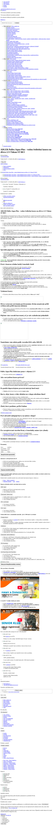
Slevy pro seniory (25, 606)
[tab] (26, 487)
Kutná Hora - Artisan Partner (9, 764)
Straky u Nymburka (7, 761)
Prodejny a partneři (5, 745)
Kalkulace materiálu (7, 726)
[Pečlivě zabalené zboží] (6, 412)
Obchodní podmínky (7, 739)
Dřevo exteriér (6, 70)
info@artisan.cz (21, 159)
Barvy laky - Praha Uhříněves (9, 760)
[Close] (1, 679)
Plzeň (4, 756)
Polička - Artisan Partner (8, 765)
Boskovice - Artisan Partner (9, 762)
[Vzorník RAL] (4, 365)
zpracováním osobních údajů (13, 691)
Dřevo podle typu (7, 26)
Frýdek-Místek (6, 751)
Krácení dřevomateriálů (8, 724)
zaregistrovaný (9, 603)
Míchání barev (6, 723)
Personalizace (5, 822)
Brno (4, 749)
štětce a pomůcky (11, 480)
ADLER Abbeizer (26, 268)
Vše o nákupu (6, 4)
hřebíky (17, 481)
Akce (4, 126)
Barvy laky (5, 705)
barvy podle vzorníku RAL (10, 347)
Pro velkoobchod (7, 735)
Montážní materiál (7, 97)
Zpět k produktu (4, 163)
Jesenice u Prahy (7, 753)
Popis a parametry (7, 166)
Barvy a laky (6, 89)
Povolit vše (8, 815)
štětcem (14, 284)
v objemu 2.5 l (19, 374)
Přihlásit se (3, 19)
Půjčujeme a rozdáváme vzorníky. (29, 320)
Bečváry (5, 748)
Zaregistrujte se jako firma (9, 572)
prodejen (8, 650)
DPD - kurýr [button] (3, 487)
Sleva (4, 170)
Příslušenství (6, 167)
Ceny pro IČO (6, 1)
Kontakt (5, 6)
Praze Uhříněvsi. (22, 422)
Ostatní (2, 730)
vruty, (14, 481)
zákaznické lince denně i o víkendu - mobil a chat (25, 427)
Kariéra (5, 5)
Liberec (5, 755)
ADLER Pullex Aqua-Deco (29, 278)
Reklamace (5, 737)
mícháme (8, 664)
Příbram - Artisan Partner (8, 766)
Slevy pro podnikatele (8, 718)
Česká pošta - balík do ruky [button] (6, 494)
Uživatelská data (5, 821)
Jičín (4, 754)
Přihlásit (18, 690)
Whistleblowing (6, 740)
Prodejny (5, 127)
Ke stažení (5, 738)
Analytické (4, 818)
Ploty (5, 118)
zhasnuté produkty (7, 146)
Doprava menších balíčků (8, 168)
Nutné (3, 816)
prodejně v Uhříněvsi (10, 360)
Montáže (5, 721)
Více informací (45, 804)
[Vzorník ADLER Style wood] (23, 365)
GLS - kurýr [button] (3, 508)
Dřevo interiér (6, 58)
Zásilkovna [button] (3, 526)
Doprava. (29, 403)
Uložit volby (3, 823)
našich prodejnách (36, 358)
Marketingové (5, 819)
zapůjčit (50, 358)
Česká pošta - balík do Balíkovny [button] (7, 534)
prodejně (16, 519)
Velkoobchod (6, 3)
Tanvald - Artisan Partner (8, 767)
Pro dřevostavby (7, 80)
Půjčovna (5, 722)
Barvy (4, 480)
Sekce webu (3, 697)
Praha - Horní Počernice (8, 758)
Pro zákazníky (4, 712)
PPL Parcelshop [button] (4, 543)
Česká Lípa (5, 750)
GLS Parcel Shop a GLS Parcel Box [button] (8, 552)
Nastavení (3, 815)
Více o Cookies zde (13, 808)
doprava (7, 636)
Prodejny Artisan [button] (4, 517)
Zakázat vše (3, 814)
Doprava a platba (7, 716)
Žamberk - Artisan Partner (9, 769)
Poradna (5, 717)
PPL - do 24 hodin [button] (4, 501)
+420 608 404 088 (8, 9)
